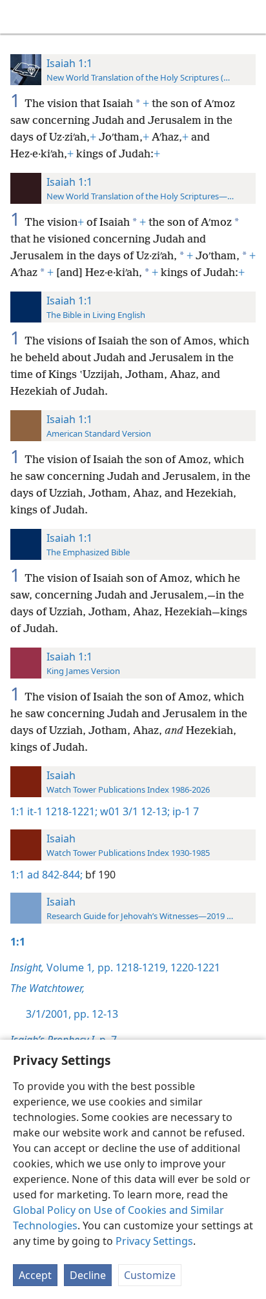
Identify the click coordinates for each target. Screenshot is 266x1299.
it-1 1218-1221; (62, 811)
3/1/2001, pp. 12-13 (72, 1014)
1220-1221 (194, 967)
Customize (150, 1275)
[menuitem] (19, 17)
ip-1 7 (184, 811)
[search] (250, 16)
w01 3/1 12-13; (133, 811)
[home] (19, 17)
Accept (35, 1275)
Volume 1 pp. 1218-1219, (89, 967)
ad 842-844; (55, 875)
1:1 (17, 811)
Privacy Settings (154, 1241)
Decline (88, 1275)
